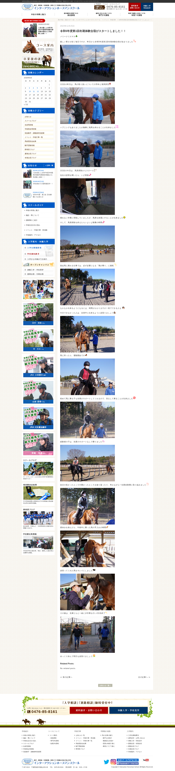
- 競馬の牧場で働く (108, 743)
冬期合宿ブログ (30, 158)
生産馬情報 (29, 125)
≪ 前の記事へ (66, 677)
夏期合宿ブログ (30, 154)
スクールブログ (30, 121)
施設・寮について (32, 215)
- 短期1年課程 (54, 743)
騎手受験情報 (30, 145)
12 (38, 91)
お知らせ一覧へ (105, 685)
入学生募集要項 (133, 735)
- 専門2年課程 (54, 741)
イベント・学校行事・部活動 (36, 230)
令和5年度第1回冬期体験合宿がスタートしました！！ (135, 20)
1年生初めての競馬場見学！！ (43, 183)
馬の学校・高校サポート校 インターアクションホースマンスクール (79, 20)
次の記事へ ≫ (144, 677)
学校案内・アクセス (102, 4)
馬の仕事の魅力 (107, 735)
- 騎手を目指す (107, 738)
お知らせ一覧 (80, 735)
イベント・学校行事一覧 (34, 137)
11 (34, 91)
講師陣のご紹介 (31, 220)
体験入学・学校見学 (135, 741)
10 (30, 91)
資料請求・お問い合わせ (136, 738)
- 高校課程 (52, 738)
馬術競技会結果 (30, 141)
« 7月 (26, 105)
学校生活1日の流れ (33, 225)
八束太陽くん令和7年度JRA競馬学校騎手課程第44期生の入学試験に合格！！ (43, 175)
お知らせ (28, 117)
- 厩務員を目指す (107, 741)
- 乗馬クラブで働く (108, 746)
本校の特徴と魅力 (32, 210)
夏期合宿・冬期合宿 (135, 743)
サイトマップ (115, 4)
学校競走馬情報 (30, 129)
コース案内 (53, 735)
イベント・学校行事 (109, 20)
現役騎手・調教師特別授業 (34, 133)
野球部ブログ (30, 150)
